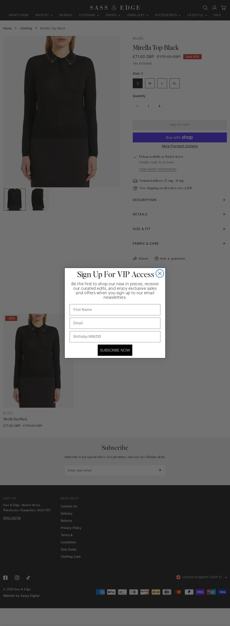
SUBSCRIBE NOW (115, 350)
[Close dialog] (160, 273)
